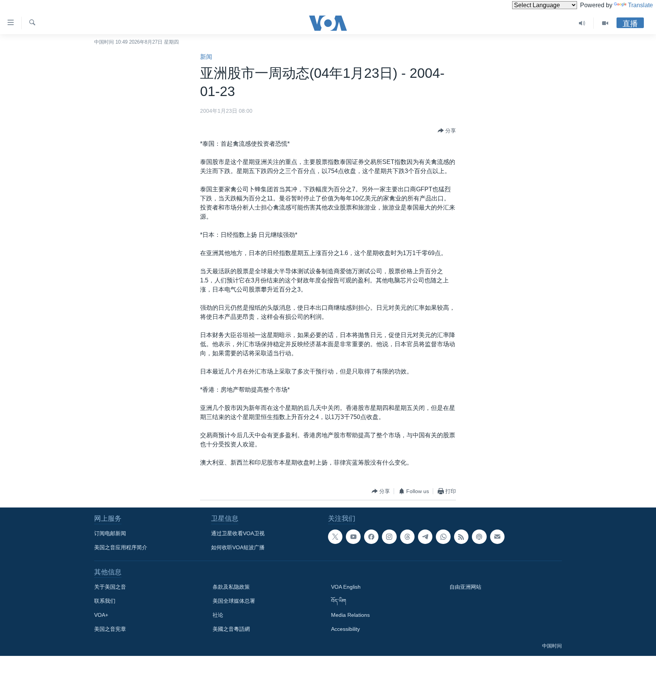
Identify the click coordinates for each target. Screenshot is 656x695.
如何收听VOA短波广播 (238, 547)
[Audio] (582, 23)
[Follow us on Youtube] (353, 537)
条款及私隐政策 (231, 587)
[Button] (447, 130)
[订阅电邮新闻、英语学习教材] (497, 537)
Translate (640, 5)
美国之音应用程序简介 (120, 547)
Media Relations (350, 615)
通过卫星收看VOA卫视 (238, 533)
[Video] (605, 23)
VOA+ (101, 615)
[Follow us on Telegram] (425, 537)
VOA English (346, 587)
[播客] (479, 537)
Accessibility (345, 629)
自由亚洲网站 (465, 587)
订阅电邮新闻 (110, 533)
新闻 (206, 57)
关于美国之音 (110, 587)
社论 (218, 615)
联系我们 (104, 601)
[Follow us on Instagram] (389, 537)
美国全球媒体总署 (234, 601)
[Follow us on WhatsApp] (443, 537)
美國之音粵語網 (231, 629)
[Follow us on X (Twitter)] (335, 537)
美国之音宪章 (110, 629)
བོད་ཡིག (338, 601)
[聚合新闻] (461, 537)
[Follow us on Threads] (407, 537)
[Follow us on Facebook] (371, 537)
